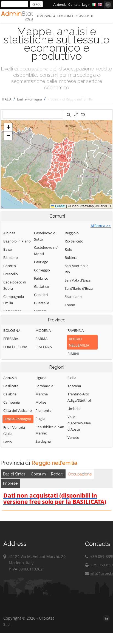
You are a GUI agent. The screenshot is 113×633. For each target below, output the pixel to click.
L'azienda (59, 4)
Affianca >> (101, 225)
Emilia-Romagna (29, 99)
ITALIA (7, 99)
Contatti (74, 4)
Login (86, 4)
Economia (65, 16)
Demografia (45, 16)
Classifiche (85, 16)
